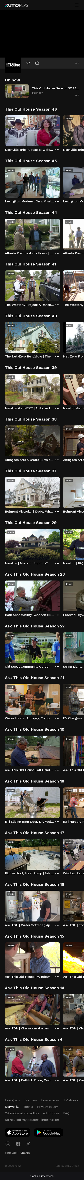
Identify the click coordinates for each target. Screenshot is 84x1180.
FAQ (66, 1113)
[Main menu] (76, 5)
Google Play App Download (49, 1133)
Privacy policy (47, 1107)
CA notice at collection (22, 1113)
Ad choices (51, 1113)
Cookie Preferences (42, 1176)
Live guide (12, 1100)
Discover (30, 1100)
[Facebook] (18, 1144)
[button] (42, 91)
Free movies (50, 1100)
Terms (28, 1107)
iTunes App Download (17, 1133)
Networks (12, 1107)
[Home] (17, 5)
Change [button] (25, 1152)
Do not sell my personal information (32, 1120)
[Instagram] (8, 1144)
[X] (28, 1144)
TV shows (71, 1100)
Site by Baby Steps (67, 1165)
